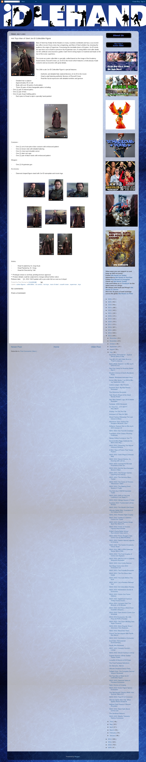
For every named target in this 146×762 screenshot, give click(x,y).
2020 (110, 316)
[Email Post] (41, 282)
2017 (110, 324)
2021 (110, 313)
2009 (110, 747)
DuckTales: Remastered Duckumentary (117, 641)
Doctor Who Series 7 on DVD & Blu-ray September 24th (121, 381)
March (112, 730)
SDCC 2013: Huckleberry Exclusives (121, 638)
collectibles (31, 284)
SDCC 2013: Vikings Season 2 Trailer (121, 500)
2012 (110, 739)
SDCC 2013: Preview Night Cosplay (121, 515)
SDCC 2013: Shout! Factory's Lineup (121, 653)
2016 (110, 327)
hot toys (46, 284)
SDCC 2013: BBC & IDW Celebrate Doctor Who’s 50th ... (121, 550)
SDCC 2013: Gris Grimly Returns (120, 563)
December (113, 338)
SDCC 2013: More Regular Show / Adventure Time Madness (120, 627)
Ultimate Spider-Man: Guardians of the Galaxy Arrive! (121, 511)
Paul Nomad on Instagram (120, 279)
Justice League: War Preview (119, 385)
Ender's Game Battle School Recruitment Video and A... (119, 532)
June (111, 721)
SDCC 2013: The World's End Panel (121, 507)
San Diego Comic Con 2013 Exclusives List (118, 566)
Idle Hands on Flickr (125, 293)
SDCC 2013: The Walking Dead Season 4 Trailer (120, 487)
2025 (110, 302)
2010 (110, 745)
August (112, 349)
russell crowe (64, 284)
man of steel (54, 284)
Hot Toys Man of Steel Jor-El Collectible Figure (119, 677)
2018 (110, 322)
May (111, 724)
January (113, 735)
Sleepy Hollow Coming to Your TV (120, 438)
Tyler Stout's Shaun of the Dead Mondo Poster (120, 396)
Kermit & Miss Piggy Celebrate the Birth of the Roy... (120, 441)
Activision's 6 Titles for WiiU (118, 414)
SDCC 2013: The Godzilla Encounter (121, 570)
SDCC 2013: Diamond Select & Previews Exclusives (119, 681)
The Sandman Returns (117, 713)
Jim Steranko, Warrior (116, 666)
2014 (110, 333)
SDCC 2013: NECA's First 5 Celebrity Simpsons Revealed (121, 559)
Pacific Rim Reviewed (116, 645)
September (114, 346)
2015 (110, 330)
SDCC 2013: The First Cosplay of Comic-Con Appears (120, 555)
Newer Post (16, 347)
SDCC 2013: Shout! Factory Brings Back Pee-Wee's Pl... (121, 523)
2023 (110, 307)
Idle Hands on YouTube (123, 277)
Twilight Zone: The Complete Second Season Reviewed (121, 672)
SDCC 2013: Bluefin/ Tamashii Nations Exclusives (119, 717)
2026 (110, 299)
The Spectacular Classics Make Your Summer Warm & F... (121, 693)
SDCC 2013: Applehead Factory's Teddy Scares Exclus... (120, 599)
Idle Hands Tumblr (120, 281)
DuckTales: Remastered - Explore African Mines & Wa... (120, 355)
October (113, 344)
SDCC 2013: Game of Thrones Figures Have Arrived (119, 527)
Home (56, 347)
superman (73, 284)
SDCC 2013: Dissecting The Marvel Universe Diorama (121, 446)
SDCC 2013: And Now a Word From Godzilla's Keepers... (121, 608)
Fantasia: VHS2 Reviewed (118, 404)
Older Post (96, 347)
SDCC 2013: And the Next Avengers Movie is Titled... (121, 469)
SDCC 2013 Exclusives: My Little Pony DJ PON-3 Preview (120, 618)
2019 (110, 319)
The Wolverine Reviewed (117, 392)
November (113, 341)
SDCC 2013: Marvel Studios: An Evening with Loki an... (120, 460)
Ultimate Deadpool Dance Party (120, 668)
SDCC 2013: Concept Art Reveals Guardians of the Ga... (120, 464)
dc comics (39, 284)
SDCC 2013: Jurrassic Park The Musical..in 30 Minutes (120, 604)
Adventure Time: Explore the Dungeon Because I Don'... (119, 422)
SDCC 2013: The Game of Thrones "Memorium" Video (121, 482)
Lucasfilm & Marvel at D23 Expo (120, 660)
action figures (21, 284)
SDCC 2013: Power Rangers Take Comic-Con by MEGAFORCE (120, 536)
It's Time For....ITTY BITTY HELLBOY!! (118, 407)
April (111, 727)
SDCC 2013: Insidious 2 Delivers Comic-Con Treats (120, 518)
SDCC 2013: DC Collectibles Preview (121, 587)
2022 (110, 310)
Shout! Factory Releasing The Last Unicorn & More (121, 418)
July (111, 352)
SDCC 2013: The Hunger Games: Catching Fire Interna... (120, 473)
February (113, 733)
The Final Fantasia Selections (119, 663)
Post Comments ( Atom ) (28, 351)
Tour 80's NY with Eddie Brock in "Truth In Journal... (120, 360)
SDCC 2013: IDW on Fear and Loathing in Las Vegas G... (119, 496)
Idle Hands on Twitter (118, 275)
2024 (110, 305)
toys (79, 284)
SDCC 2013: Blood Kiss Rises (119, 631)
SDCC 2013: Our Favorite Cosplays (121, 431)
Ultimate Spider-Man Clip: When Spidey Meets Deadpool (120, 700)
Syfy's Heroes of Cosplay (117, 685)
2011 (110, 742)
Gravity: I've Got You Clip (117, 411)
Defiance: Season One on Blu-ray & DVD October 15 (121, 427)
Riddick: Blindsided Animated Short (121, 377)
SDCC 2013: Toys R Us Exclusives (121, 697)
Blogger (77, 756)
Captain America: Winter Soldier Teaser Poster (120, 656)
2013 (110, 336)
